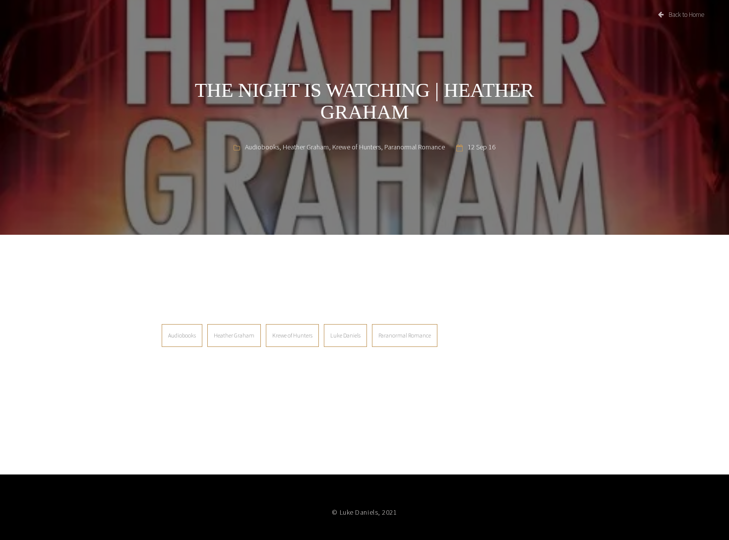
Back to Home (686, 14)
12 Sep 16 (481, 146)
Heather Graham (306, 146)
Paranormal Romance (414, 146)
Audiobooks (262, 146)
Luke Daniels (345, 335)
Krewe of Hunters (356, 146)
